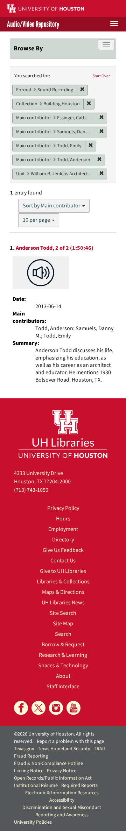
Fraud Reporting (31, 756)
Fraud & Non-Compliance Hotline (48, 763)
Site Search (63, 613)
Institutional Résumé (36, 785)
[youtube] (73, 708)
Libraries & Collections (63, 581)
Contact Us (63, 560)
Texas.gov (24, 748)
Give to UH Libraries (63, 571)
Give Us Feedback (63, 550)
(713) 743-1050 (31, 490)
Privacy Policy (63, 508)
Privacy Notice (61, 770)
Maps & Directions (63, 592)
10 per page (37, 220)
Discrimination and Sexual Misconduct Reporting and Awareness (61, 811)
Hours (63, 519)
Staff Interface (63, 686)
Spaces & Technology (63, 665)
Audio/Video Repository (33, 24)
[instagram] (56, 708)
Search (63, 634)
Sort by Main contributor (52, 205)
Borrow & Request (63, 644)
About (63, 676)
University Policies (33, 822)
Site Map (63, 623)
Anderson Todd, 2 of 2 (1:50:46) (54, 248)
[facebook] (21, 708)
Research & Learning (63, 655)
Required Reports (79, 785)
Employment (63, 529)
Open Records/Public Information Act (53, 778)
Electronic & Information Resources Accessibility (62, 796)
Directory (63, 540)
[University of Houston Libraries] (63, 434)
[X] (38, 708)
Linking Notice (28, 770)
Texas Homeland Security (64, 748)
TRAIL (100, 748)
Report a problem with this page (70, 741)
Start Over (101, 76)
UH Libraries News (63, 602)
